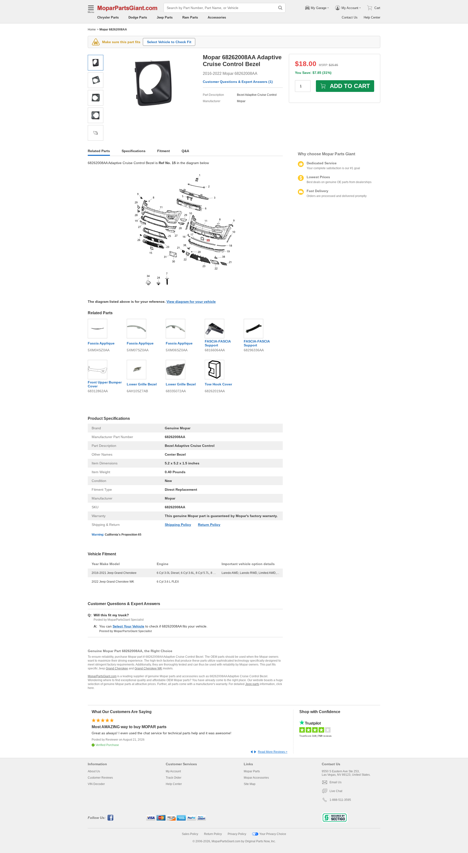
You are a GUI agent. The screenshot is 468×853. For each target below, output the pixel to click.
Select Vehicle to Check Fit (169, 42)
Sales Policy (190, 834)
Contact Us (350, 17)
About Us (94, 771)
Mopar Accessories (256, 777)
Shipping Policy (178, 525)
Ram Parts (190, 17)
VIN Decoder (96, 784)
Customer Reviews (100, 777)
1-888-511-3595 (340, 800)
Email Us (335, 782)
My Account (173, 771)
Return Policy (209, 525)
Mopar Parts (252, 771)
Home (92, 29)
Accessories (217, 17)
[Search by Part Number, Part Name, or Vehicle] (280, 8)
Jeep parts (252, 684)
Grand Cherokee (117, 668)
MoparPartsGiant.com (102, 676)
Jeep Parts (165, 17)
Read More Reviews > (272, 752)
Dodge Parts (137, 17)
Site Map (249, 784)
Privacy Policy (237, 834)
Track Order (173, 777)
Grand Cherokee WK (148, 668)
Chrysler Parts (108, 17)
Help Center (372, 17)
